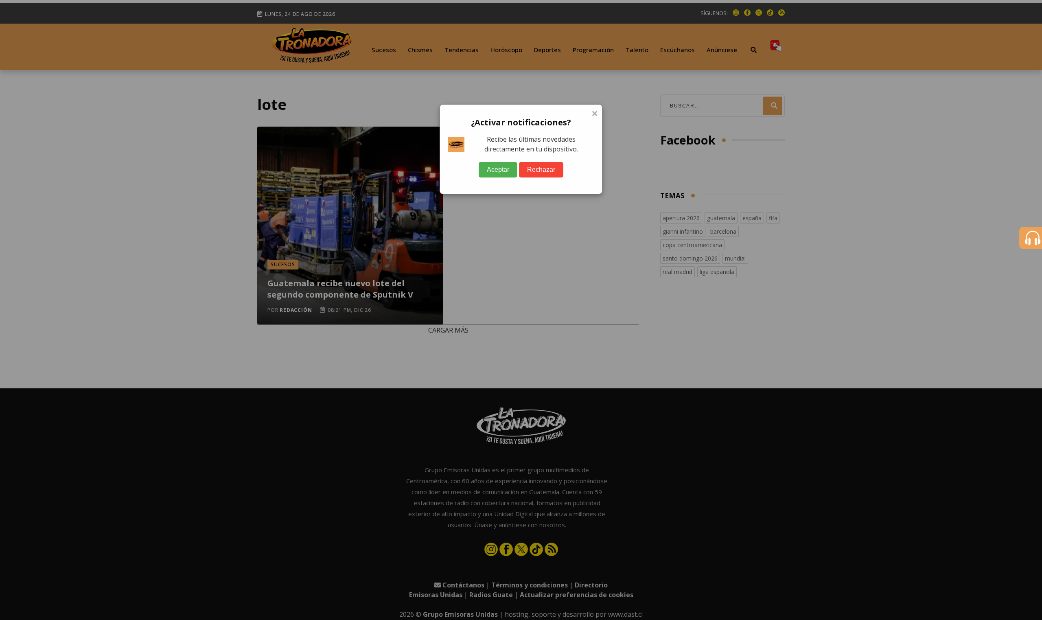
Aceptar (498, 169)
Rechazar (541, 169)
